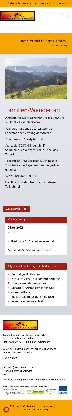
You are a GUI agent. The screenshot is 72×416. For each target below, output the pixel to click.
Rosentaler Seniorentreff (27, 301)
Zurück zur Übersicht (16, 209)
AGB (5, 375)
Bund (30, 380)
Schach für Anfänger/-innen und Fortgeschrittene (31, 290)
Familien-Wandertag (59, 43)
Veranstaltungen (41, 41)
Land (36, 380)
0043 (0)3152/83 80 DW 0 (20, 368)
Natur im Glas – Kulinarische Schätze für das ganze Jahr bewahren (34, 281)
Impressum (48, 3)
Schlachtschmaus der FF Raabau (32, 296)
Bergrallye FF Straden (25, 274)
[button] (6, 409)
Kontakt (64, 3)
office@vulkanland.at (21, 371)
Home (24, 41)
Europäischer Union (54, 380)
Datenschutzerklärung (22, 3)
